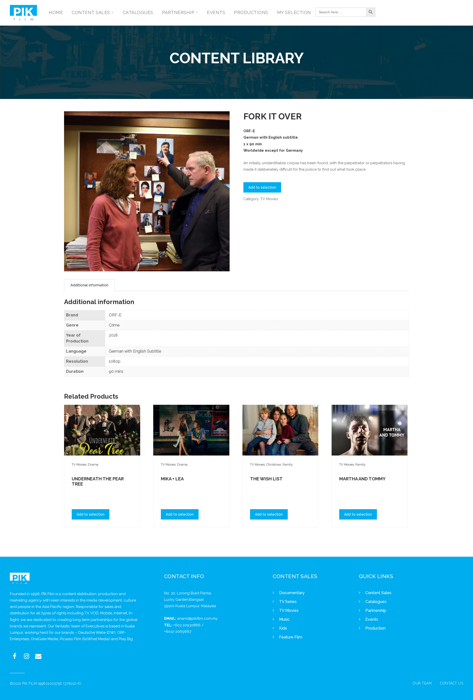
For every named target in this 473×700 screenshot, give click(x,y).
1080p (114, 361)
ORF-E (115, 315)
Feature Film (290, 637)
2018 (113, 335)
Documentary (291, 592)
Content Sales (378, 592)
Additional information (89, 285)
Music (284, 619)
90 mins (116, 371)
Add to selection (262, 187)
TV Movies (269, 199)
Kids (283, 628)
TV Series (288, 601)
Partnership (375, 610)
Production (375, 628)
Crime (114, 325)
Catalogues (376, 601)
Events (371, 619)
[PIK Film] (23, 12)
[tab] (89, 285)
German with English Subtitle (135, 351)
